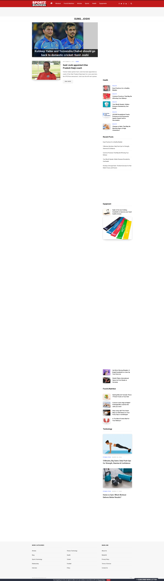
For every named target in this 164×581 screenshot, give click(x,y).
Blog (33, 555)
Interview (34, 568)
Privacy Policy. (101, 580)
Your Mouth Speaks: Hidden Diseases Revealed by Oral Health (120, 106)
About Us (104, 550)
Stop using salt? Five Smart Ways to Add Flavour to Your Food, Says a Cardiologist (121, 412)
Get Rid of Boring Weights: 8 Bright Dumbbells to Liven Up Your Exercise (121, 372)
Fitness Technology (72, 550)
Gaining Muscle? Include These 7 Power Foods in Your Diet (122, 396)
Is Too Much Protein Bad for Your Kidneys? (120, 419)
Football (69, 563)
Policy (68, 568)
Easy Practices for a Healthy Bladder (120, 89)
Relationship (35, 563)
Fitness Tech (107, 457)
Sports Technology (37, 559)
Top (131, 577)
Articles (34, 550)
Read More (68, 81)
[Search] (130, 3)
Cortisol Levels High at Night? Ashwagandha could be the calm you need (121, 404)
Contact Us (105, 568)
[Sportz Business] (39, 3)
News (77, 61)
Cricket (69, 559)
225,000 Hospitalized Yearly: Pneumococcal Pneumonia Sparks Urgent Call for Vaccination (121, 117)
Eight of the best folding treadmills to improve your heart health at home (122, 212)
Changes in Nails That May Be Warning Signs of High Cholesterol (121, 128)
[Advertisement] (82, 11)
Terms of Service (106, 563)
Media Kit (104, 555)
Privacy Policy (105, 559)
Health (114, 85)
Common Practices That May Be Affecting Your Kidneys (122, 97)
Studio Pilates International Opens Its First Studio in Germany (120, 380)
